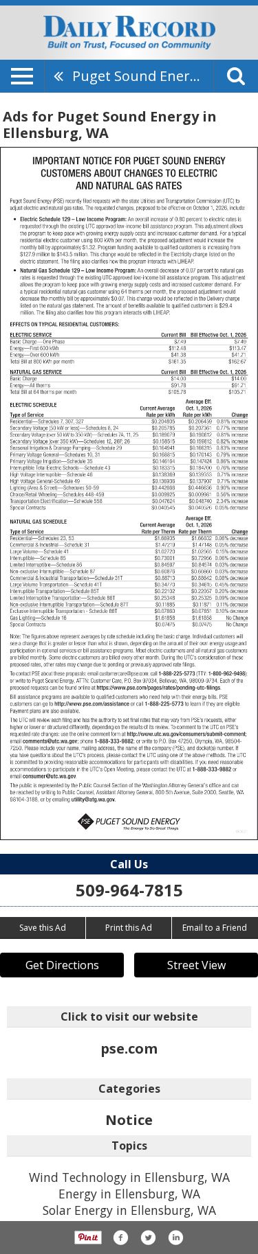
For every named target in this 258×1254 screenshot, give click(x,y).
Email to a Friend (214, 927)
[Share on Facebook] (120, 1237)
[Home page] (129, 31)
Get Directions (62, 965)
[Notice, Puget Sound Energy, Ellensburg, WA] (129, 494)
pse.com (129, 1048)
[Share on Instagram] (175, 1237)
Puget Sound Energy (138, 76)
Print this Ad (128, 927)
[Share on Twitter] (148, 1237)
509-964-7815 (129, 890)
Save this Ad (42, 927)
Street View (196, 965)
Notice (129, 1120)
